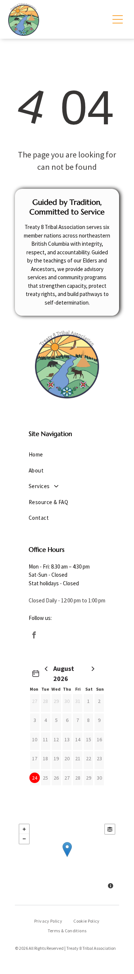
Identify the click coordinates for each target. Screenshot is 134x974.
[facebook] (34, 636)
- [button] (24, 839)
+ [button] (24, 829)
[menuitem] (67, 455)
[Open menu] (117, 19)
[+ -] (67, 857)
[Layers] (110, 829)
